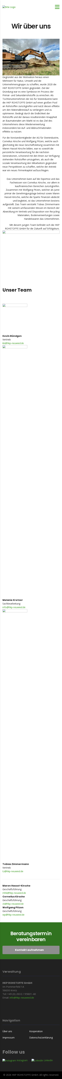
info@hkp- (15, 997)
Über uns (7, 1031)
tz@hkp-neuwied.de (12, 871)
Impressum (8, 1037)
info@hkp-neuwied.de (13, 607)
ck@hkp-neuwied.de (13, 903)
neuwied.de (27, 997)
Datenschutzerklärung (41, 1037)
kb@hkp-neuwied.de (13, 343)
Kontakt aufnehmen (29, 950)
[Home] (9, 6)
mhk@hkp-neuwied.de (14, 892)
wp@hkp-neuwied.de (13, 914)
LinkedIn (48, 1060)
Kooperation (36, 1031)
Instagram (22, 1060)
